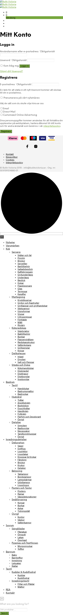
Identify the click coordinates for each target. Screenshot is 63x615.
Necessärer (24, 431)
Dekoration (18, 443)
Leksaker (16, 563)
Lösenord (13, 60)
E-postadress (15, 84)
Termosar (22, 291)
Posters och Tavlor (22, 488)
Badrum (10, 382)
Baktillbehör (24, 333)
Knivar (21, 350)
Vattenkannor (24, 522)
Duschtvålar (24, 408)
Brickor (21, 260)
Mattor (21, 586)
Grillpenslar (24, 347)
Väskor (21, 519)
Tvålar (21, 400)
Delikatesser (19, 353)
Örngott (22, 534)
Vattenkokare (24, 345)
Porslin (21, 258)
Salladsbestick (25, 269)
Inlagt (20, 356)
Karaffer (22, 294)
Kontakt (10, 154)
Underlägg (23, 277)
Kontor (21, 517)
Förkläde (22, 319)
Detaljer (16, 422)
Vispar (21, 314)
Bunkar (21, 336)
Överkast (22, 540)
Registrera (6, 131)
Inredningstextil (20, 581)
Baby (14, 554)
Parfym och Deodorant (29, 416)
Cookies (10, 159)
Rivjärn (21, 325)
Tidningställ (24, 511)
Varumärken (12, 246)
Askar (20, 508)
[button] (6, 12)
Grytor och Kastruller (28, 302)
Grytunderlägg (25, 274)
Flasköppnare (25, 285)
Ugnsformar (24, 311)
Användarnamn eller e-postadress (27, 51)
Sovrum (10, 525)
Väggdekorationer (27, 496)
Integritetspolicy (14, 162)
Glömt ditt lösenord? (11, 71)
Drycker (22, 359)
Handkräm (23, 411)
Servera (16, 252)
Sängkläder (18, 529)
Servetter (22, 263)
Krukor (21, 465)
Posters (22, 491)
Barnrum (10, 552)
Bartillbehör (24, 266)
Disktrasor (23, 373)
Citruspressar (25, 316)
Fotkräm (22, 413)
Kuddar (21, 575)
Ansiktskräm (24, 402)
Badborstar (23, 428)
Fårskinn (22, 459)
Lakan (21, 537)
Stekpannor (24, 308)
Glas (20, 288)
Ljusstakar (23, 454)
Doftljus (22, 448)
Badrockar (23, 394)
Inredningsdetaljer (16, 439)
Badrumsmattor (26, 391)
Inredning (17, 560)
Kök (8, 249)
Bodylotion (23, 405)
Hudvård (17, 397)
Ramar (21, 493)
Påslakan (22, 531)
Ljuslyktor (23, 451)
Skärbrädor (23, 331)
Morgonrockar (25, 546)
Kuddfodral (23, 578)
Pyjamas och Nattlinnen (25, 543)
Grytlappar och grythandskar (32, 305)
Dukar (21, 283)
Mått (20, 322)
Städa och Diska (21, 365)
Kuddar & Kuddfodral (24, 572)
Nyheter (10, 242)
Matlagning (18, 297)
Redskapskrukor (26, 342)
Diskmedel (23, 370)
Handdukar (23, 388)
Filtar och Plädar (26, 584)
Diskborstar (24, 376)
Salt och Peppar (26, 362)
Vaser (20, 445)
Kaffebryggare (25, 271)
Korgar (21, 502)
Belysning (17, 471)
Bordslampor (24, 476)
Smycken (22, 425)
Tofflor (21, 548)
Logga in (25, 66)
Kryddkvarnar (25, 300)
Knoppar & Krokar (27, 456)
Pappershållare (26, 339)
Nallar (15, 566)
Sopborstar (23, 379)
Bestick (21, 280)
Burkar (21, 505)
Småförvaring (19, 499)
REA (8, 590)
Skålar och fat (25, 255)
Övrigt (21, 419)
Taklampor (23, 474)
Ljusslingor (23, 485)
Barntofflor (17, 557)
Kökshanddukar (26, 368)
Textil (15, 385)
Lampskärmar (25, 479)
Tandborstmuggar (27, 433)
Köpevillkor (12, 156)
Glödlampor (24, 482)
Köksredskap (19, 328)
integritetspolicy (51, 125)
